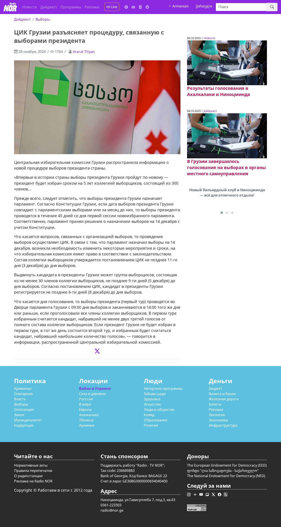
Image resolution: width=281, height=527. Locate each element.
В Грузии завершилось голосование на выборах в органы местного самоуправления (226, 167)
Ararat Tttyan (84, 51)
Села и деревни (92, 393)
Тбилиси (86, 420)
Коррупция (23, 425)
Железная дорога (224, 399)
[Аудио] (126, 7)
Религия (151, 425)
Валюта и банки (222, 393)
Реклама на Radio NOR (33, 481)
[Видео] (140, 7)
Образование (155, 420)
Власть (20, 399)
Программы (71, 7)
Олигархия (23, 393)
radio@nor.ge (112, 510)
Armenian (180, 6)
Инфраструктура (223, 425)
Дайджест (48, 7)
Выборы (43, 19)
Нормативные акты (30, 465)
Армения (86, 425)
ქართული (204, 6)
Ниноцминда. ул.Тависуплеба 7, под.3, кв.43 (138, 499)
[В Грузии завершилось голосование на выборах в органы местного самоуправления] (227, 135)
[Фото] (133, 7)
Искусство (152, 404)
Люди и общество (159, 409)
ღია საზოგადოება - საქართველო (229, 470)
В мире (85, 404)
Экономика (218, 420)
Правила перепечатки (33, 470)
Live (113, 6)
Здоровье (152, 399)
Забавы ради (155, 393)
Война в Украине (95, 388)
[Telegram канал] (147, 7)
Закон (19, 414)
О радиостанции (28, 475)
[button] (221, 213)
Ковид (149, 414)
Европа (85, 409)
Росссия (86, 399)
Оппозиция (24, 409)
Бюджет (215, 388)
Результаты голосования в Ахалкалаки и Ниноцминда (218, 91)
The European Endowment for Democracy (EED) (227, 465)
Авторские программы (163, 388)
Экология (217, 414)
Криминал (23, 388)
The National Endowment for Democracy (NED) (226, 475)
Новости (29, 7)
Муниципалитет (28, 420)
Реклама (92, 7)
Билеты (215, 404)
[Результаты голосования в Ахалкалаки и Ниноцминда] (227, 62)
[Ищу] (272, 7)
